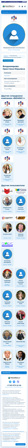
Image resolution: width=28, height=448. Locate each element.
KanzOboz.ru (5, 394)
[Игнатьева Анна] (21, 295)
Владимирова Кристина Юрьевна (14, 47)
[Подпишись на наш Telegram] (10, 381)
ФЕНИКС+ (7, 75)
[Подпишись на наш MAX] (18, 381)
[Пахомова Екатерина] (7, 254)
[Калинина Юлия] (7, 141)
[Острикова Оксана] (7, 169)
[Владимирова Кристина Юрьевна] (14, 34)
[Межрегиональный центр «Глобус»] (7, 244)
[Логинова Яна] (21, 335)
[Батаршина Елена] (7, 114)
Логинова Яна (20, 341)
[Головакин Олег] (21, 356)
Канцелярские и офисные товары (9, 7)
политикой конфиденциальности (9, 428)
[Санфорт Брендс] (7, 191)
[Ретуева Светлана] (21, 201)
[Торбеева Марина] (7, 295)
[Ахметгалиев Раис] (7, 335)
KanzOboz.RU (6, 372)
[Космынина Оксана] (21, 141)
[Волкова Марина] (7, 315)
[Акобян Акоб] (7, 228)
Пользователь (8, 60)
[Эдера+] (7, 218)
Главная (6, 55)
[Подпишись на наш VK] (14, 381)
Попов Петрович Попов (21, 282)
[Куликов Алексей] (21, 228)
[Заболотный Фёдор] (7, 356)
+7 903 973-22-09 (14, 385)
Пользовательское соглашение (10, 423)
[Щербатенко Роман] (7, 201)
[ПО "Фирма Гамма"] (20, 191)
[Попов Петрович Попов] (21, 274)
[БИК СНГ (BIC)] (20, 218)
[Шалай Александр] (21, 315)
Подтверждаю (20, 444)
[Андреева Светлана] (7, 274)
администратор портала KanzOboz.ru (14, 387)
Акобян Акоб (7, 234)
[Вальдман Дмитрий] (21, 114)
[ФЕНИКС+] (14, 19)
